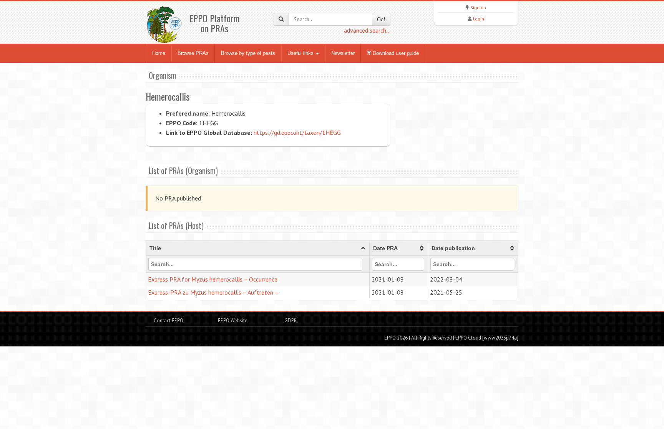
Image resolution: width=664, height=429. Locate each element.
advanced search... (367, 30)
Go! (381, 19)
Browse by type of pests (248, 53)
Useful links (301, 53)
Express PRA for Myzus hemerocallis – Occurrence (212, 279)
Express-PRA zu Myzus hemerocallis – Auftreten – (213, 292)
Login (478, 19)
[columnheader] (258, 248)
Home (158, 53)
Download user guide (395, 53)
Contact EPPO (168, 320)
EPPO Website (232, 320)
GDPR (290, 320)
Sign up (478, 7)
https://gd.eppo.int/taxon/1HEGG (297, 132)
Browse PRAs (193, 53)
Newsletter (343, 53)
